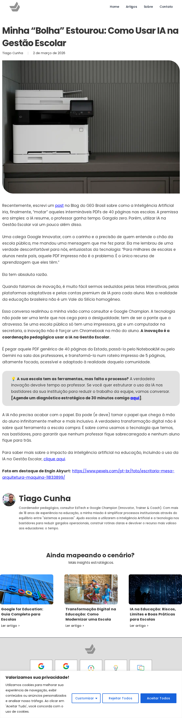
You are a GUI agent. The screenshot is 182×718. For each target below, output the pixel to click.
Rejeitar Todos (120, 698)
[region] (91, 694)
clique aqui (54, 459)
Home (114, 6)
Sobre (148, 6)
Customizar (84, 698)
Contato (166, 6)
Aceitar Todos (158, 698)
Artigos (131, 6)
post (59, 205)
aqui (134, 398)
